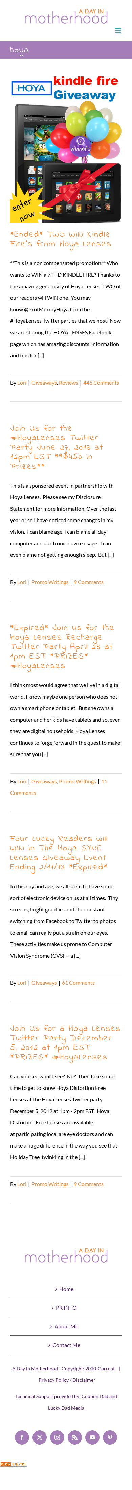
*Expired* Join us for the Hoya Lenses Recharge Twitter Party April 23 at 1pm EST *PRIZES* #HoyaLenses (62, 647)
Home (66, 1289)
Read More (23, 394)
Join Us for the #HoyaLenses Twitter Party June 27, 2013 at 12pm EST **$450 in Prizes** (56, 448)
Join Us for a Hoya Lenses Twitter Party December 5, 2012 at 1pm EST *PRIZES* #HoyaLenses (65, 1043)
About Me (66, 1326)
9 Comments (89, 582)
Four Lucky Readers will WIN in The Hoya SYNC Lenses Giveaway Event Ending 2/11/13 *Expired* (59, 853)
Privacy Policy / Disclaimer (67, 1380)
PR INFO (66, 1307)
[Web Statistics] (13, 1467)
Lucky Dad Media (66, 1408)
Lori (21, 382)
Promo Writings (50, 582)
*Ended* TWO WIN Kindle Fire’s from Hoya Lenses (66, 148)
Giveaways (44, 382)
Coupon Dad (95, 1396)
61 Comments (78, 982)
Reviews (68, 382)
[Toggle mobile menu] (118, 30)
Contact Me (66, 1344)
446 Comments (101, 382)
